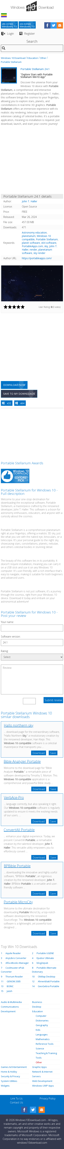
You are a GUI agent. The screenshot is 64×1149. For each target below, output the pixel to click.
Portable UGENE (45, 953)
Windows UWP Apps (43, 1085)
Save (53, 753)
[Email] (41, 1109)
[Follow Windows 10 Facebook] (47, 25)
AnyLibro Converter (16, 958)
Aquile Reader (13, 953)
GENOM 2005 (14, 981)
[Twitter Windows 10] (33, 1109)
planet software (31, 242)
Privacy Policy (47, 1098)
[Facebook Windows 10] (24, 1109)
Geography (42, 1025)
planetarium (29, 236)
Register (29, 33)
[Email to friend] (60, 25)
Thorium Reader (14, 976)
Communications (10, 1006)
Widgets (5, 1085)
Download (39, 753)
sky (46, 246)
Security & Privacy (10, 1076)
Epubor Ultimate (45, 958)
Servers (36, 1076)
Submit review (53, 700)
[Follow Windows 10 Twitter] (53, 25)
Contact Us (16, 1102)
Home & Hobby (9, 1071)
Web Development (42, 1081)
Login (10, 33)
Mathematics (43, 1039)
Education (32, 58)
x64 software (48, 242)
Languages (42, 1034)
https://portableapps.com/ (37, 258)
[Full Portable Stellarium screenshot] (32, 283)
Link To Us (16, 1098)
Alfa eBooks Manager (17, 962)
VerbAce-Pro (14, 797)
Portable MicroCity (18, 902)
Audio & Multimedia (11, 1002)
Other (43, 58)
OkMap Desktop (46, 976)
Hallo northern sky (18, 725)
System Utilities (9, 1081)
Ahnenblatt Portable (49, 981)
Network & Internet (42, 1071)
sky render (39, 253)
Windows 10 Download (13, 58)
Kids (38, 1029)
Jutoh (9, 991)
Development (8, 1011)
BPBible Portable (17, 865)
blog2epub (42, 962)
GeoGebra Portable (48, 986)
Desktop (36, 1006)
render (33, 249)
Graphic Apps (39, 1067)
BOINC (10, 986)
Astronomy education (34, 232)
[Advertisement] (32, 160)
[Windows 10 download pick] (15, 476)
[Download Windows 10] (32, 6)
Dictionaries (42, 1020)
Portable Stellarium (11, 62)
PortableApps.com (32, 246)
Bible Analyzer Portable (22, 761)
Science (40, 1048)
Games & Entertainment (14, 1067)
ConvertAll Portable (19, 829)
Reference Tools (45, 1043)
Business (37, 1002)
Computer (41, 1015)
